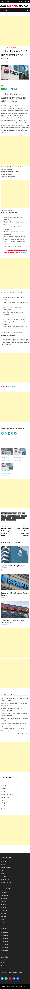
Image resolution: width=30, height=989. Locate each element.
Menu (5, 10)
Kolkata (3, 913)
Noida (2, 919)
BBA (10, 518)
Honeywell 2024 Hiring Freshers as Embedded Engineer (12, 621)
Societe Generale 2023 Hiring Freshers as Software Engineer (19, 457)
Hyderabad (4, 910)
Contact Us (4, 963)
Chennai (3, 901)
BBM (13, 518)
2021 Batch (4, 944)
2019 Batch (4, 950)
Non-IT (14, 47)
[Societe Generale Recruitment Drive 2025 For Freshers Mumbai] (7, 466)
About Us (3, 960)
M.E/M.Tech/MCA (6, 797)
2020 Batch (4, 947)
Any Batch (9, 515)
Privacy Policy (5, 966)
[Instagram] (22, 1)
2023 (23, 513)
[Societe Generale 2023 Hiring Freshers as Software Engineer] (20, 451)
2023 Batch (4, 938)
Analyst (4, 515)
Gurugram (4, 907)
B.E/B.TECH (3, 47)
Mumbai (3, 916)
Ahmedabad (4, 896)
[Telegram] (26, 1)
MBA (2, 800)
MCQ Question (5, 803)
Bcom (17, 518)
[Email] (28, 1)
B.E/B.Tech (23, 515)
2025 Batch (4, 932)
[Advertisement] (15, 31)
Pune (2, 922)
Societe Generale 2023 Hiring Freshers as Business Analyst (6, 457)
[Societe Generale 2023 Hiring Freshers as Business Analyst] (7, 451)
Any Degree (17, 515)
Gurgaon (3, 904)
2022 (19, 513)
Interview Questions (7, 794)
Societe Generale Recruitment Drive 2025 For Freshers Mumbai (6, 472)
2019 (8, 513)
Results (3, 809)
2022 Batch (4, 941)
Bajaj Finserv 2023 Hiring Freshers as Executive (13, 567)
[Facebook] (20, 1)
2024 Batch (4, 935)
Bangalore (4, 518)
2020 (12, 513)
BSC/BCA (9, 47)
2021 (16, 513)
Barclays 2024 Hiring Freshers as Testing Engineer (14, 594)
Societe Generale (10, 520)
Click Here (22, 252)
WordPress (20, 986)
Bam (27, 986)
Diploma (3, 791)
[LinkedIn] (24, 1)
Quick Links (4, 957)
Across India (4, 893)
